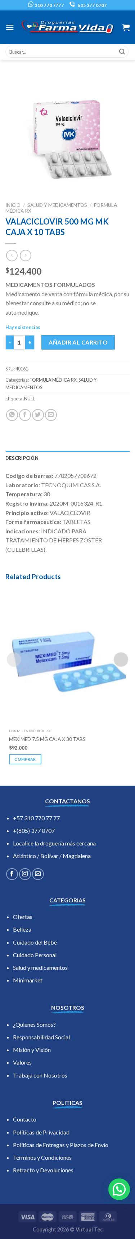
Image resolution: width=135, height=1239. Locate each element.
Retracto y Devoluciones (43, 1170)
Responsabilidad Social (41, 1037)
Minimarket (27, 980)
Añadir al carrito (78, 342)
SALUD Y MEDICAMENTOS (57, 205)
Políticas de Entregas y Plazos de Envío (60, 1144)
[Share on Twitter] (38, 415)
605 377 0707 (92, 5)
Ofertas (22, 916)
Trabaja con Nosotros (40, 1075)
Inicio (13, 205)
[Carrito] (126, 27)
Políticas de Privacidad (41, 1132)
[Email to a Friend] (51, 415)
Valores (22, 1062)
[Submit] (122, 52)
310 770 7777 (48, 5)
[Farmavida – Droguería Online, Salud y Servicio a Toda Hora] (67, 27)
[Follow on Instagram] (25, 874)
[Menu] (9, 27)
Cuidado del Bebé (35, 942)
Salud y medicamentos (40, 967)
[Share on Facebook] (25, 415)
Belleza (22, 929)
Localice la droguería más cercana (54, 843)
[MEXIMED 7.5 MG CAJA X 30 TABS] (67, 655)
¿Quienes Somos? (34, 1024)
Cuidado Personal (35, 954)
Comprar (25, 759)
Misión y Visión (32, 1049)
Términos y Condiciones (42, 1157)
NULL (29, 398)
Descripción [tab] (22, 458)
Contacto (24, 1119)
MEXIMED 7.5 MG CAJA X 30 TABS (47, 739)
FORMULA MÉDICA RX (53, 380)
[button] (119, 1189)
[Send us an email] (38, 874)
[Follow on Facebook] (12, 874)
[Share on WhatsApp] (12, 415)
